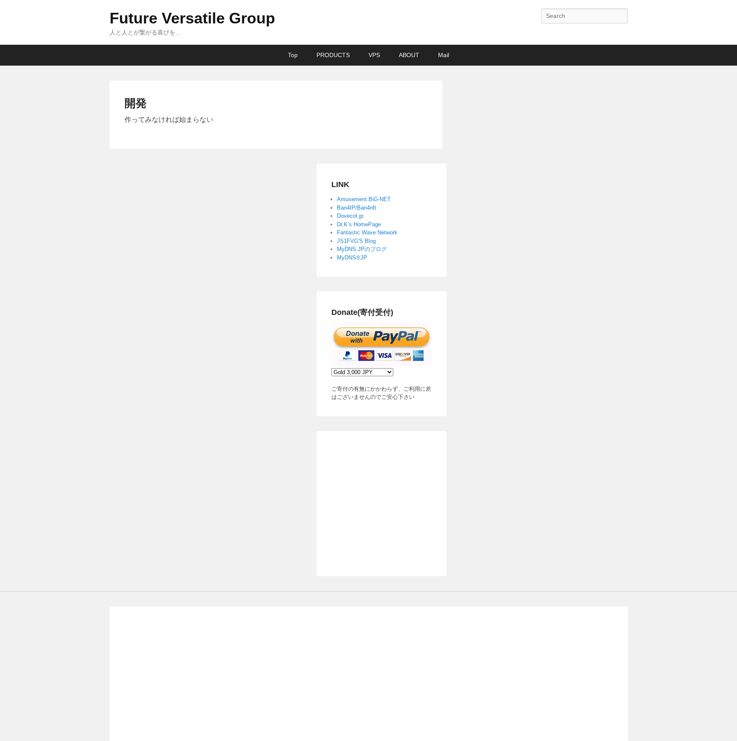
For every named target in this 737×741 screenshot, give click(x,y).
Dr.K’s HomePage (359, 224)
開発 (136, 103)
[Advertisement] (401, 499)
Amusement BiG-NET (364, 199)
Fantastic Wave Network (367, 232)
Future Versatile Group (192, 18)
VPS (374, 55)
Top (293, 55)
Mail (443, 55)
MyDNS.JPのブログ (362, 249)
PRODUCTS (333, 55)
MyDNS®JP (352, 257)
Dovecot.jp (350, 216)
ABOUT (409, 55)
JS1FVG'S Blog (356, 241)
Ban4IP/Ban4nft (356, 208)
